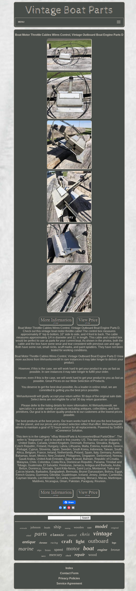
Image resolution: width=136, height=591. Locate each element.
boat (88, 548)
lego (114, 542)
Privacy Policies (69, 578)
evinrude (23, 528)
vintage (102, 533)
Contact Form (69, 573)
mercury (55, 554)
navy (43, 556)
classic (57, 535)
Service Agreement (69, 583)
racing (54, 542)
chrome (43, 542)
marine (25, 549)
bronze (115, 550)
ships (39, 550)
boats (47, 527)
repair (80, 554)
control (71, 535)
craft (66, 541)
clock (68, 555)
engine (102, 550)
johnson (35, 527)
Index (69, 568)
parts (41, 533)
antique (29, 541)
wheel (28, 535)
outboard (98, 541)
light (80, 541)
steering (67, 528)
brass (48, 550)
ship (57, 526)
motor (73, 548)
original (115, 527)
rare (89, 527)
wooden (79, 527)
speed (58, 550)
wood (92, 555)
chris (85, 534)
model (101, 526)
